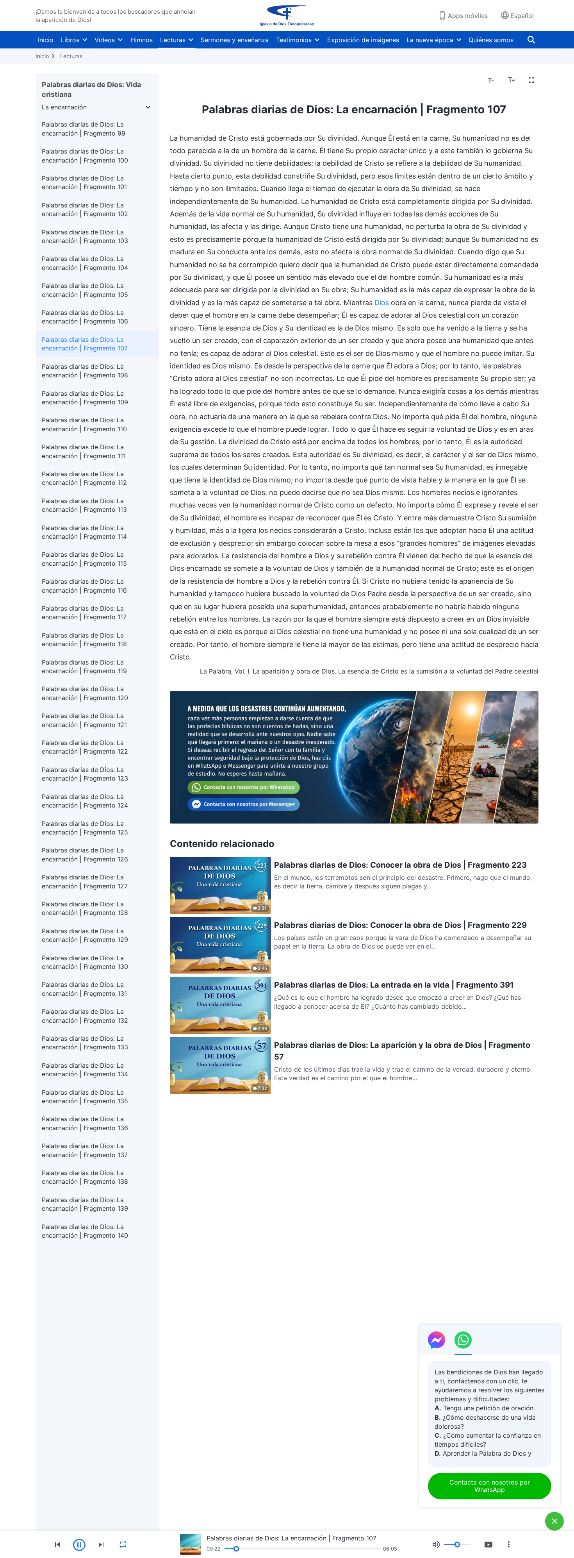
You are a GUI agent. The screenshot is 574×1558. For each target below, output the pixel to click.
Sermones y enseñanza (235, 40)
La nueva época (429, 40)
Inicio (45, 40)
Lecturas (172, 40)
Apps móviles (468, 16)
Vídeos (104, 40)
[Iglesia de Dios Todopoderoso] (287, 15)
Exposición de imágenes (363, 40)
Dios (381, 302)
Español (522, 16)
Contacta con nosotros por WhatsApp (489, 1486)
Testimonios (294, 40)
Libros (70, 40)
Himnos (141, 40)
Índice (183, 80)
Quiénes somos (491, 40)
